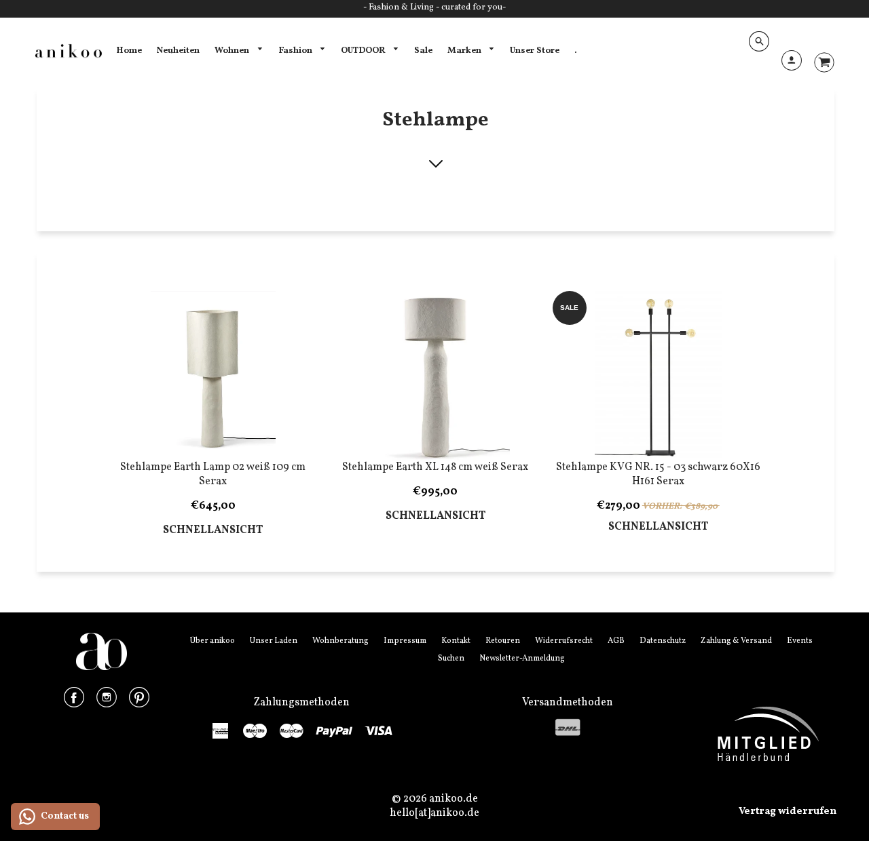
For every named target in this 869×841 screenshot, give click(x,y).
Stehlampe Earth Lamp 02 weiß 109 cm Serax (213, 474)
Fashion (296, 50)
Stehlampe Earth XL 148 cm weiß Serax (435, 467)
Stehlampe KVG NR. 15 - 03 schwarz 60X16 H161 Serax (658, 474)
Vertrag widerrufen (787, 811)
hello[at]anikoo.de (434, 813)
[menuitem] (129, 50)
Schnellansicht (213, 531)
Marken (465, 50)
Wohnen (233, 50)
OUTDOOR (364, 50)
